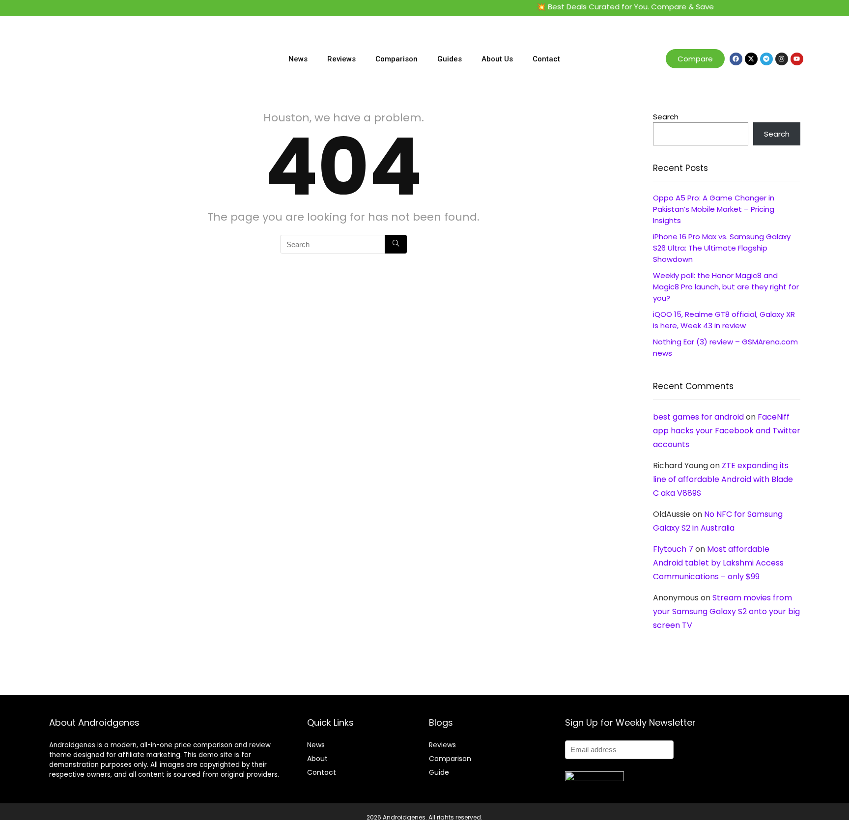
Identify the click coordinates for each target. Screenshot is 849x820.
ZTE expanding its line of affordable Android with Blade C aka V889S (723, 479)
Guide (439, 772)
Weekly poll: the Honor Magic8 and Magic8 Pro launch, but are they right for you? (726, 286)
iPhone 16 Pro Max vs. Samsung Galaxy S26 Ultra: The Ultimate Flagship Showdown (722, 247)
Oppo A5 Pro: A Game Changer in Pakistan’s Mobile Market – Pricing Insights (713, 209)
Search (666, 117)
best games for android (698, 417)
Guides (449, 59)
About (317, 758)
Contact (546, 59)
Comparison (396, 59)
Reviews (341, 59)
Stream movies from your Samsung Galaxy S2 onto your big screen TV (726, 611)
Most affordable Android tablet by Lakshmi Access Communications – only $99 (718, 562)
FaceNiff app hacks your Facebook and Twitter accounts (726, 430)
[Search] (396, 244)
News (298, 59)
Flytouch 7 (673, 549)
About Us (497, 59)
